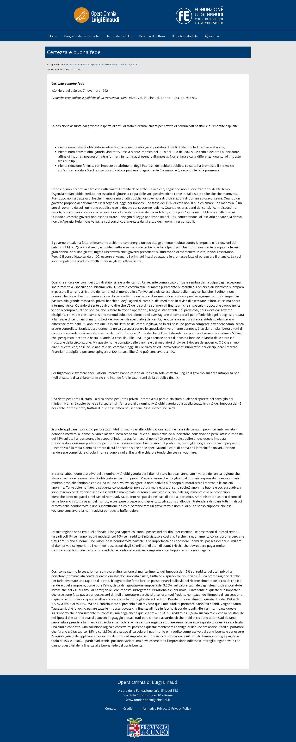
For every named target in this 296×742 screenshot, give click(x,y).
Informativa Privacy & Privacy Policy (165, 708)
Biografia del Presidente (81, 36)
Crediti (128, 708)
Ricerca (213, 36)
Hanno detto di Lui (119, 36)
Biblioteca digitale (185, 36)
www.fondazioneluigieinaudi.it (148, 700)
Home (53, 36)
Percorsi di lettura (152, 36)
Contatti (110, 708)
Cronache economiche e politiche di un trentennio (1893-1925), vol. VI (102, 64)
